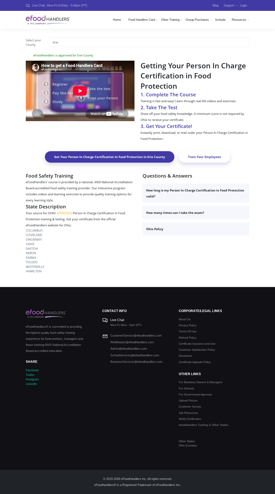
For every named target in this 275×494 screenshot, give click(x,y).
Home (117, 19)
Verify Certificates (190, 418)
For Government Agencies (195, 394)
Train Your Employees (204, 157)
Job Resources (188, 412)
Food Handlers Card (141, 19)
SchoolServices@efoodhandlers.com (134, 355)
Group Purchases (197, 19)
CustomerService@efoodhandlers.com (136, 335)
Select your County (33, 42)
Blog (215, 5)
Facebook (32, 370)
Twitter (30, 374)
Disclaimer (185, 355)
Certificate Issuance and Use (197, 343)
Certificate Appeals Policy (195, 362)
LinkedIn (31, 384)
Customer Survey (190, 406)
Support (229, 5)
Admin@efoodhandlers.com (128, 348)
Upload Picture (188, 400)
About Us (184, 319)
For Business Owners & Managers (200, 382)
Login (243, 5)
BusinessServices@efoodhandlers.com (136, 361)
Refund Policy (187, 337)
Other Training (170, 19)
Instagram (32, 379)
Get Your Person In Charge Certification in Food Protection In (109, 157)
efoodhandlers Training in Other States (203, 424)
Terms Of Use (187, 331)
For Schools (186, 388)
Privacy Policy (187, 325)
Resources (239, 19)
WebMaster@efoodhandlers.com (132, 342)
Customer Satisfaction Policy (197, 349)
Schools (220, 19)
